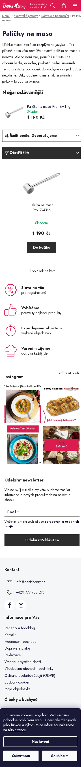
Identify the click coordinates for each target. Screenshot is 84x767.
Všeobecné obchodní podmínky (28, 668)
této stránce (17, 730)
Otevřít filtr (19, 152)
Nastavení (40, 741)
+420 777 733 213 (30, 592)
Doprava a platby (17, 648)
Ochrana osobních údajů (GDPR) (29, 675)
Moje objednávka (17, 689)
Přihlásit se (50, 540)
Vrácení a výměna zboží (22, 661)
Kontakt (9, 634)
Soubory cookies (17, 682)
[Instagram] (21, 605)
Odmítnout (21, 755)
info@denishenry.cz (30, 582)
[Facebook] (9, 605)
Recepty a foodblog (19, 628)
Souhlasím (59, 755)
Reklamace (12, 655)
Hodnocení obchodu (20, 641)
